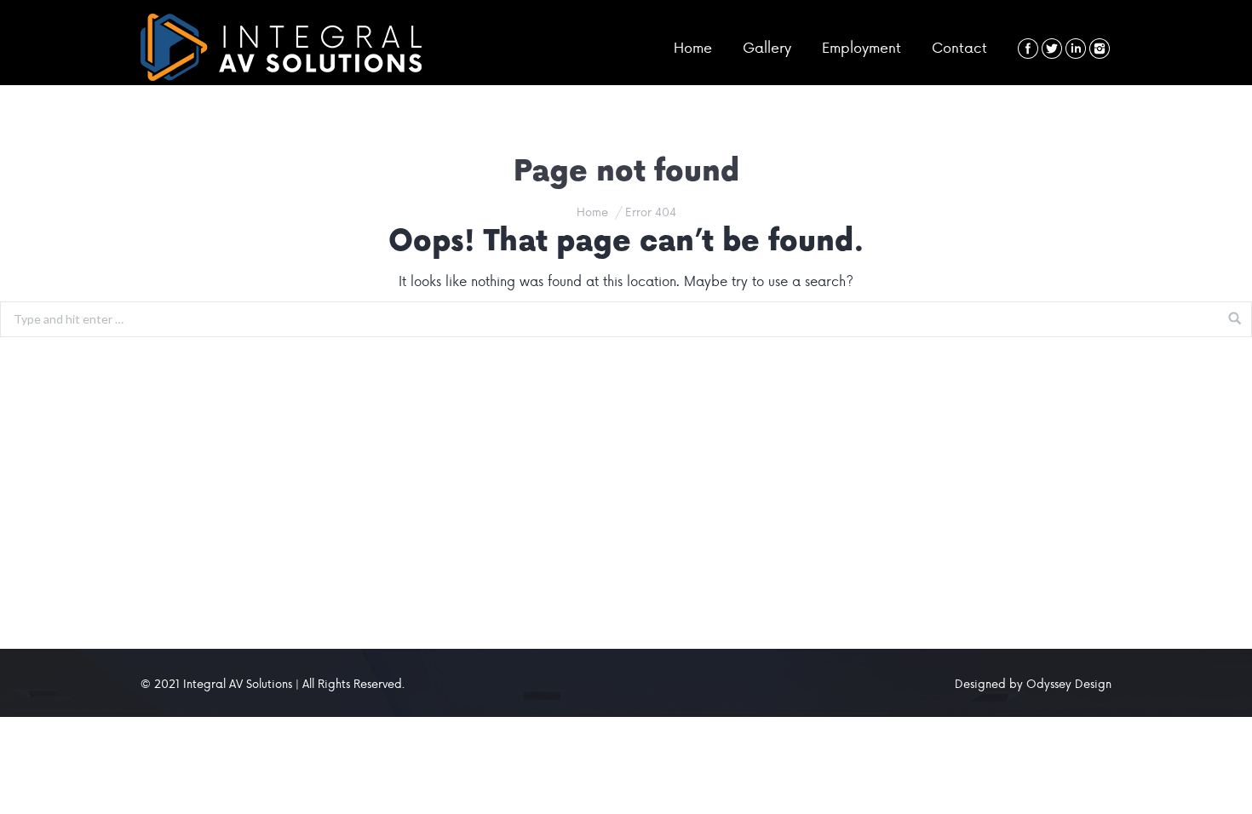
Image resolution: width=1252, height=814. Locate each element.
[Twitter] (1052, 48)
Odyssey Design (1068, 683)
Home (592, 212)
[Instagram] (1099, 48)
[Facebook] (1028, 48)
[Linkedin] (1075, 48)
